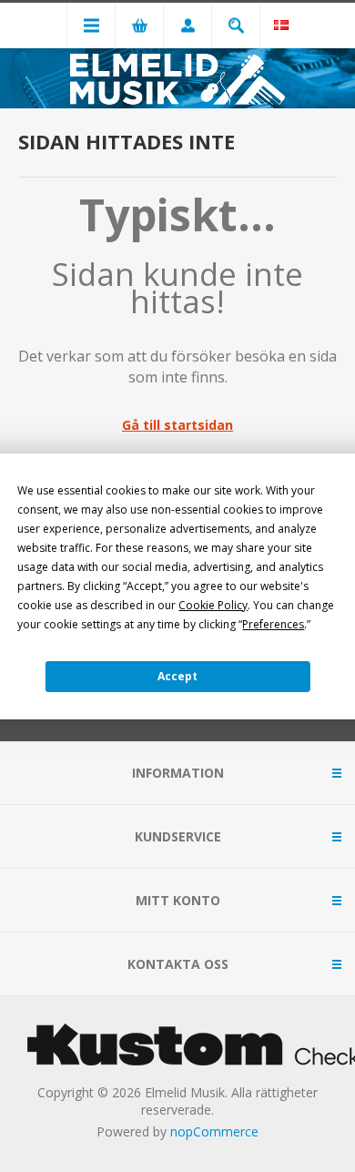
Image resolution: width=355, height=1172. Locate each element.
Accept (177, 676)
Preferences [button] (273, 624)
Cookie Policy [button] (213, 605)
